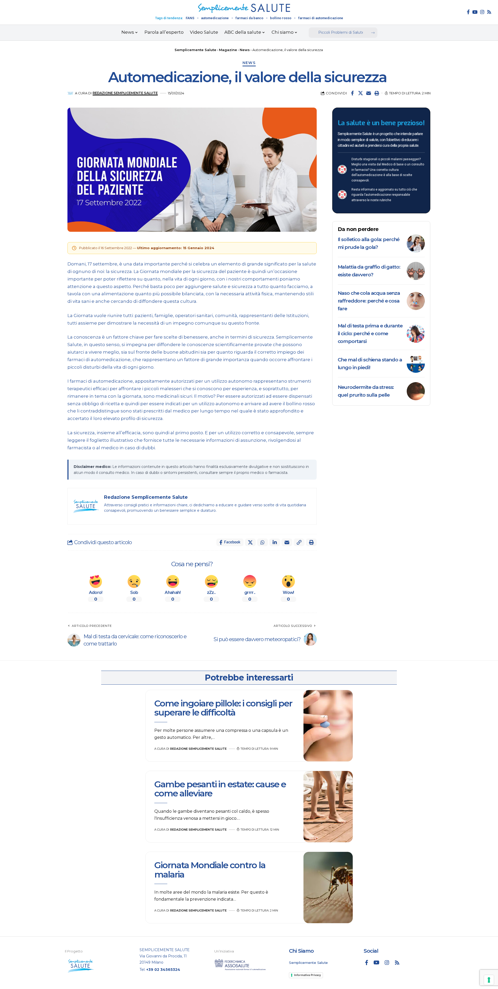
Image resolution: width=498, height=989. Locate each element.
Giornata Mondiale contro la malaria (209, 870)
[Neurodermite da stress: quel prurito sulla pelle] (416, 391)
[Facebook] (468, 12)
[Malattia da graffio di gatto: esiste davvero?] (416, 271)
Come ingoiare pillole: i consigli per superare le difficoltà (223, 708)
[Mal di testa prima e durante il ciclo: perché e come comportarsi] (416, 334)
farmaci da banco (249, 18)
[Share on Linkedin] (274, 542)
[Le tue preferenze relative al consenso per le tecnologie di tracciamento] (489, 980)
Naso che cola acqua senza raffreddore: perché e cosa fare (369, 301)
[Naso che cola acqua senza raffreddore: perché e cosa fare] (416, 301)
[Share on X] (360, 93)
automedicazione (215, 18)
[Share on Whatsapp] (262, 542)
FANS (190, 18)
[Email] (368, 93)
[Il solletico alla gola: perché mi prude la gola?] (416, 243)
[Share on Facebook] (352, 93)
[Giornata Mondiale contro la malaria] (328, 887)
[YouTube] (475, 12)
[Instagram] (482, 12)
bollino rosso (280, 18)
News (249, 62)
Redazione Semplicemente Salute (125, 93)
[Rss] (489, 12)
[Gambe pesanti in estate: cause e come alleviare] (328, 807)
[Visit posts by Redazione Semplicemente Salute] (70, 93)
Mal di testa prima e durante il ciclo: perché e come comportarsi (370, 333)
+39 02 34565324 (163, 969)
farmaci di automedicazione (320, 18)
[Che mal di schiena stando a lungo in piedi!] (416, 364)
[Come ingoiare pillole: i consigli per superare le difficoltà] (328, 726)
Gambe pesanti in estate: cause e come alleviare (220, 789)
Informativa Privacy (307, 975)
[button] (376, 93)
